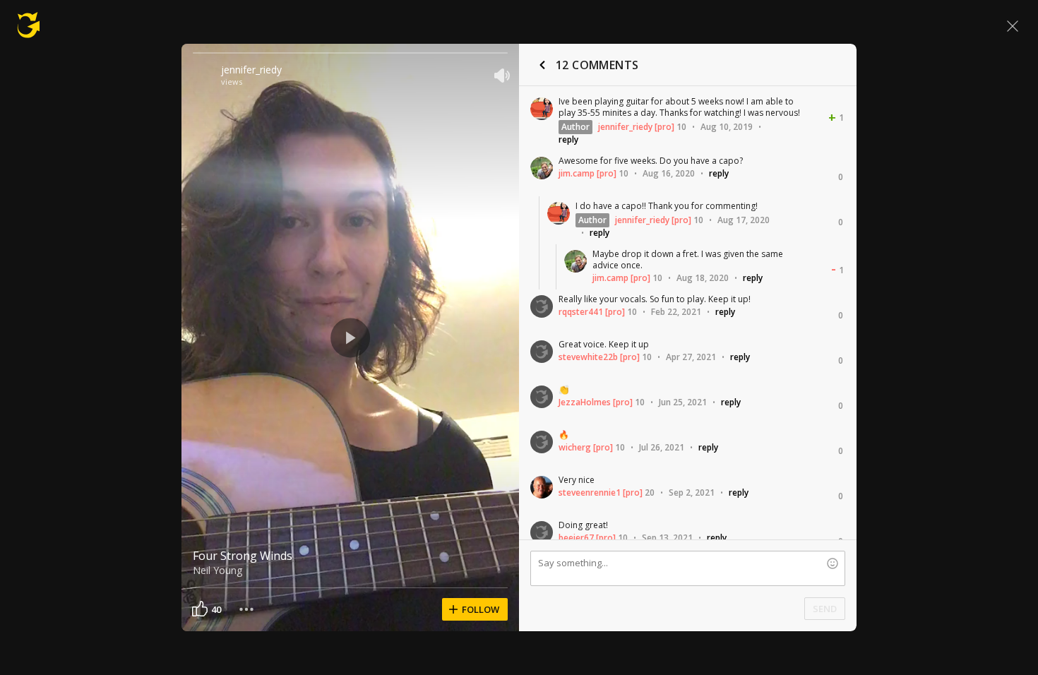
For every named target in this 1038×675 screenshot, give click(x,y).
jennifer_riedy (251, 69)
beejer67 (576, 538)
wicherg (575, 447)
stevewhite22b (588, 357)
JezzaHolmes (585, 402)
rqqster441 (581, 312)
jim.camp (577, 173)
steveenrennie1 (590, 492)
